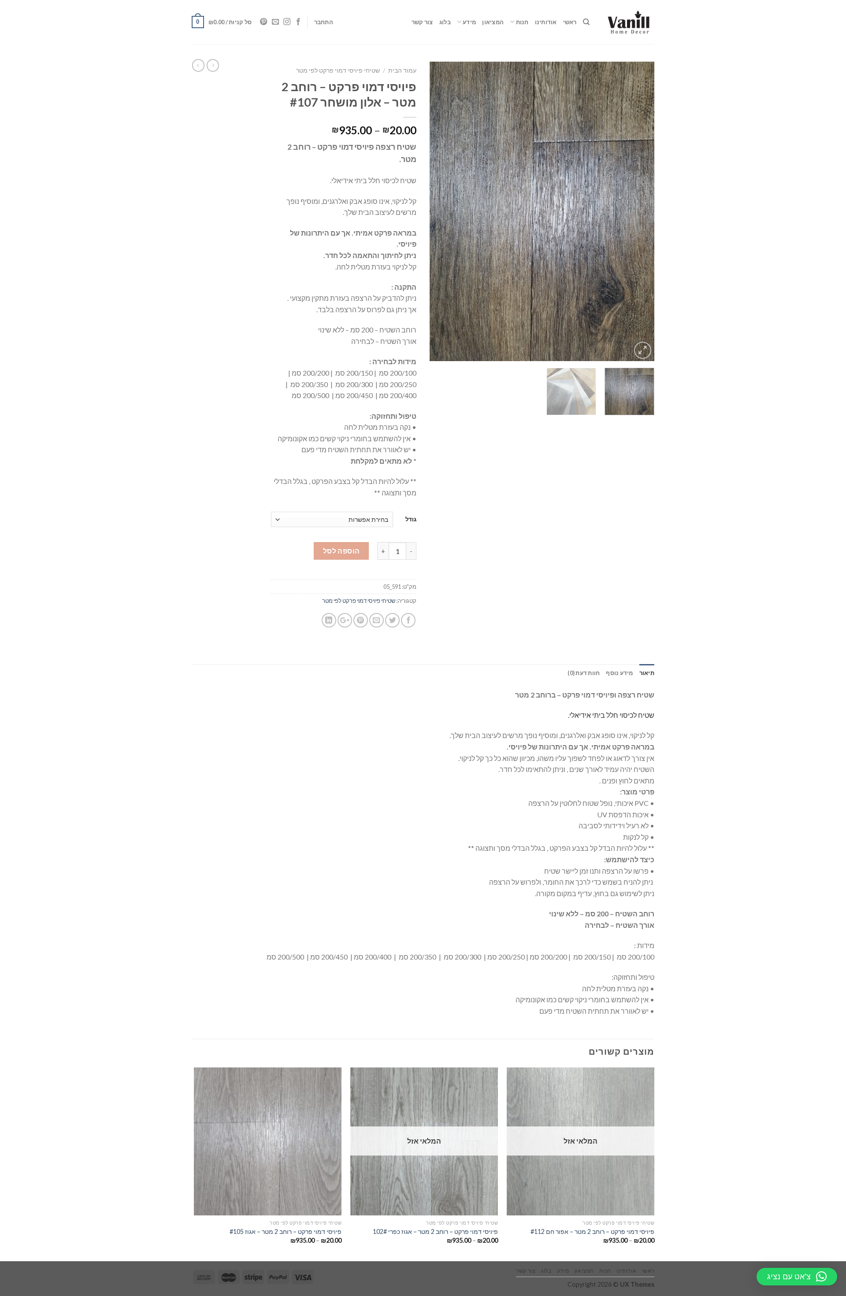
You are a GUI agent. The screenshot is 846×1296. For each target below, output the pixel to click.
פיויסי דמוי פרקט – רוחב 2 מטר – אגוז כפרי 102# (435, 1231)
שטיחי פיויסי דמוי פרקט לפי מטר (338, 70)
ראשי (570, 22)
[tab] (646, 673)
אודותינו (546, 22)
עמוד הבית (402, 70)
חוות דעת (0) (584, 672)
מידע (469, 22)
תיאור (646, 672)
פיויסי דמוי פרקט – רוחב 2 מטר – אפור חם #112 (592, 1231)
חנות (522, 22)
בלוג (445, 22)
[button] (797, 1276)
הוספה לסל (341, 550)
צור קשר (422, 22)
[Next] (439, 211)
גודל (410, 519)
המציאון (493, 22)
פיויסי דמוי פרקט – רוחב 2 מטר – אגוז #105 (285, 1231)
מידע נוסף (619, 672)
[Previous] (639, 211)
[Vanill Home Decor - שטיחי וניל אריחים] (628, 22)
